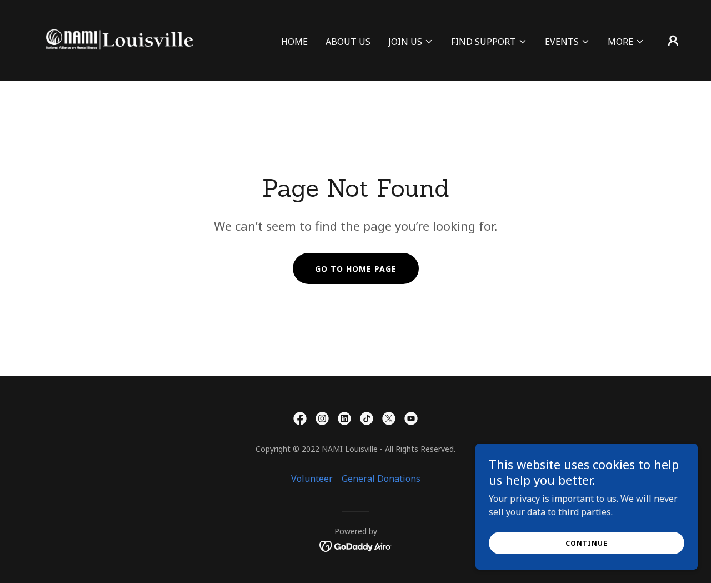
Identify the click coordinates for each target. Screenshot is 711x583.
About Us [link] (348, 42)
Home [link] (294, 42)
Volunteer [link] (312, 478)
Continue (586, 543)
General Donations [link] (381, 478)
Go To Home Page (356, 268)
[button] (410, 41)
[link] (119, 39)
